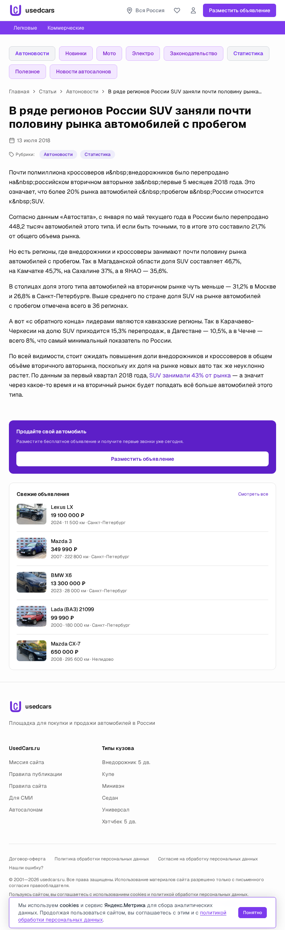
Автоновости (32, 53)
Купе (108, 774)
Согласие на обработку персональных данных (208, 859)
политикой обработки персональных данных (199, 894)
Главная (19, 91)
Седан (110, 797)
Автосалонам (26, 809)
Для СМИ (21, 797)
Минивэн (113, 786)
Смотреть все (253, 494)
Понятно (252, 913)
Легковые (25, 27)
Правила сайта (28, 786)
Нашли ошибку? (26, 868)
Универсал (116, 809)
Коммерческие (66, 27)
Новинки (75, 53)
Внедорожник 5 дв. (126, 762)
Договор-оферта (27, 859)
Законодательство (193, 53)
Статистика (248, 53)
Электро (143, 53)
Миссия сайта (26, 762)
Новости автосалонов (83, 71)
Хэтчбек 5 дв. (119, 821)
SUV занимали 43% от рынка (190, 375)
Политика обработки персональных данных (102, 859)
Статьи (47, 91)
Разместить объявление (239, 10)
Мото (109, 53)
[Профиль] (193, 10)
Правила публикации (35, 774)
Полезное (27, 71)
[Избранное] (177, 10)
